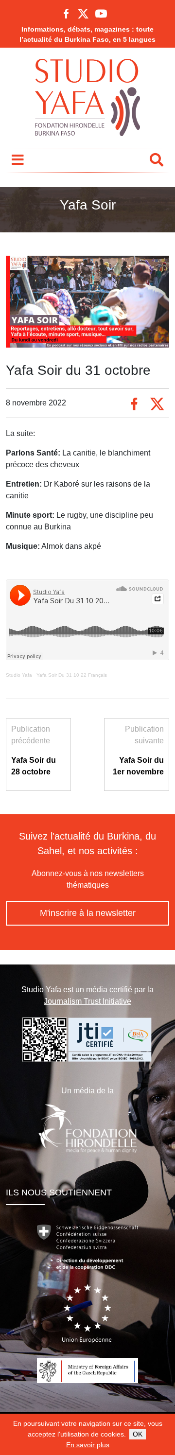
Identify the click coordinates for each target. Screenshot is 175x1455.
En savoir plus (87, 1445)
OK (137, 1434)
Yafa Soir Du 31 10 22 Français (71, 675)
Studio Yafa (19, 675)
